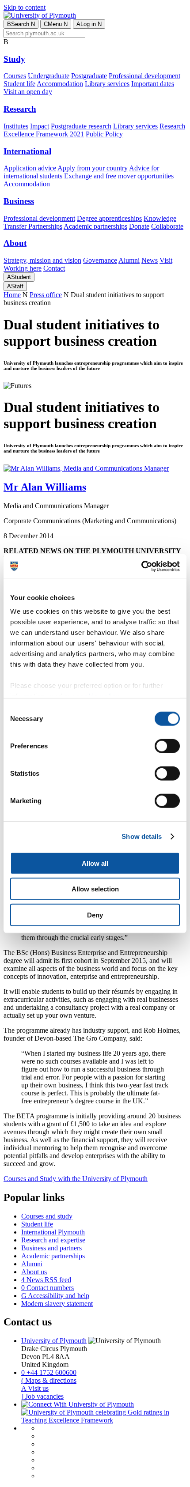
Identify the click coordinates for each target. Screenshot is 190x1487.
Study (14, 59)
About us (34, 1272)
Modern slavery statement (57, 1303)
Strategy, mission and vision (42, 260)
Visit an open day (28, 91)
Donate (139, 226)
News (149, 260)
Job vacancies (42, 1396)
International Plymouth (53, 1232)
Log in (89, 24)
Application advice (30, 168)
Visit (166, 260)
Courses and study (46, 1216)
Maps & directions (48, 1380)
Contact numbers (47, 1287)
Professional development (144, 75)
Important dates (152, 83)
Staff (15, 286)
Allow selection (95, 889)
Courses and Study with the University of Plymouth (76, 1178)
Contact (54, 268)
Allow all (95, 863)
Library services (107, 83)
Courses (15, 75)
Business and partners (51, 1248)
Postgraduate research (81, 126)
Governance (100, 260)
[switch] (167, 746)
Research (20, 108)
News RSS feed (46, 1279)
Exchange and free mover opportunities (119, 176)
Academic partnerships (95, 226)
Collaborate (167, 226)
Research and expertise (53, 1240)
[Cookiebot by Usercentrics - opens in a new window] (141, 566)
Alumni (129, 260)
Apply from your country (92, 168)
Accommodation (60, 83)
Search (21, 24)
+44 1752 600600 (48, 1372)
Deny (95, 914)
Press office (46, 294)
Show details (142, 836)
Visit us (35, 1388)
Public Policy (104, 134)
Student (19, 277)
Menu (56, 24)
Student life (19, 83)
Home (12, 294)
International (27, 151)
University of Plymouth (54, 1340)
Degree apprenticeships (109, 218)
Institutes (16, 126)
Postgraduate (89, 75)
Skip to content (25, 7)
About (15, 243)
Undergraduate (48, 75)
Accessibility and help (55, 1295)
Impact (39, 126)
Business (19, 201)
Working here (23, 268)
